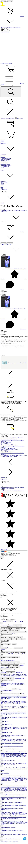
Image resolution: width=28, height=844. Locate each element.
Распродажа (3, 154)
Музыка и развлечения (6, 158)
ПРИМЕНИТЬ (9, 1)
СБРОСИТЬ (3, 1)
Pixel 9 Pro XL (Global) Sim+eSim (13, 210)
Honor (2, 187)
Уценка (2, 167)
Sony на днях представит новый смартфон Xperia (18, 362)
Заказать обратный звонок (6, 63)
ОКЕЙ (2, 556)
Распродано (3, 294)
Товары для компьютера (6, 165)
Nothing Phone (4, 189)
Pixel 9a (2, 202)
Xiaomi (2, 183)
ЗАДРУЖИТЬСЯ (4, 616)
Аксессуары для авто (5, 164)
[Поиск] (11, 91)
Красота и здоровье (5, 166)
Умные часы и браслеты (6, 159)
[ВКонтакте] (10, 52)
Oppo (2, 188)
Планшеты (3, 157)
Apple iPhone (3, 181)
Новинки (3, 155)
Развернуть (3, 342)
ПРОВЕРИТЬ (3, 595)
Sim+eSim (9, 244)
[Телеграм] (10, 42)
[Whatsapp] (10, 62)
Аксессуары (3, 161)
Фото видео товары (5, 160)
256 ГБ (5, 244)
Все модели (3, 210)
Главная (2, 139)
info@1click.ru (4, 479)
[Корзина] (10, 138)
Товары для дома (4, 162)
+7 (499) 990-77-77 (5, 31)
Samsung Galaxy (4, 182)
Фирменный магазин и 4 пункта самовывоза (10, 27)
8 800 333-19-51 (4, 477)
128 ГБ (2, 244)
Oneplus (2, 184)
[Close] (10, 568)
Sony (2, 185)
